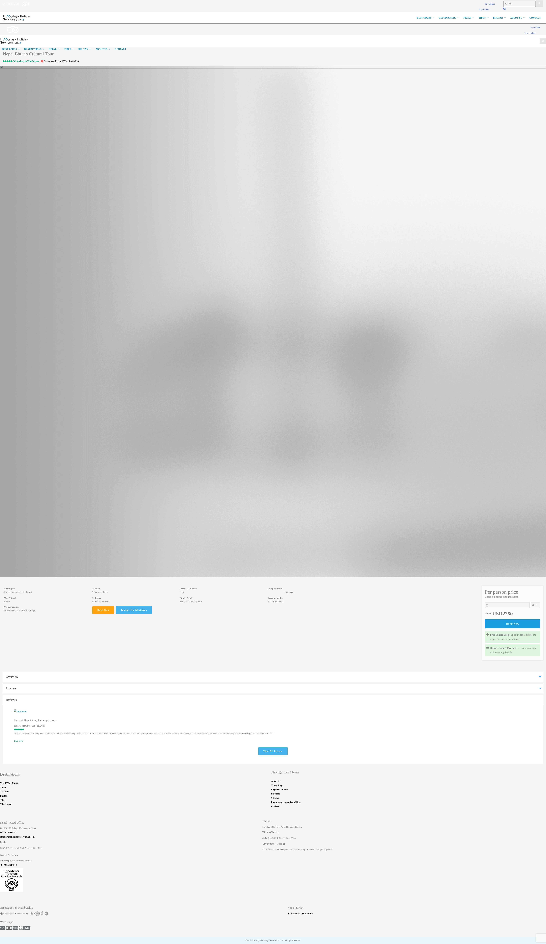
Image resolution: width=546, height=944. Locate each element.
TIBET (482, 18)
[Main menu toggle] (543, 41)
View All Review (273, 751)
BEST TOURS (424, 18)
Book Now (512, 623)
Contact (275, 806)
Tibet (2, 800)
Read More (18, 741)
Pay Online (484, 9)
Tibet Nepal (5, 804)
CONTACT (535, 18)
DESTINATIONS (447, 18)
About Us (516, 18)
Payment (275, 793)
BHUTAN (498, 18)
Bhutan (3, 796)
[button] (489, 4)
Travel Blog (276, 785)
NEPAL (467, 18)
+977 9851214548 (8, 832)
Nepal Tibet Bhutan (9, 783)
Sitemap (275, 798)
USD (497, 614)
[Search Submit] (539, 3)
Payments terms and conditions (286, 802)
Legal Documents (279, 789)
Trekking (4, 791)
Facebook (295, 913)
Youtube (308, 913)
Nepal (3, 787)
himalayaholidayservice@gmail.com (17, 837)
